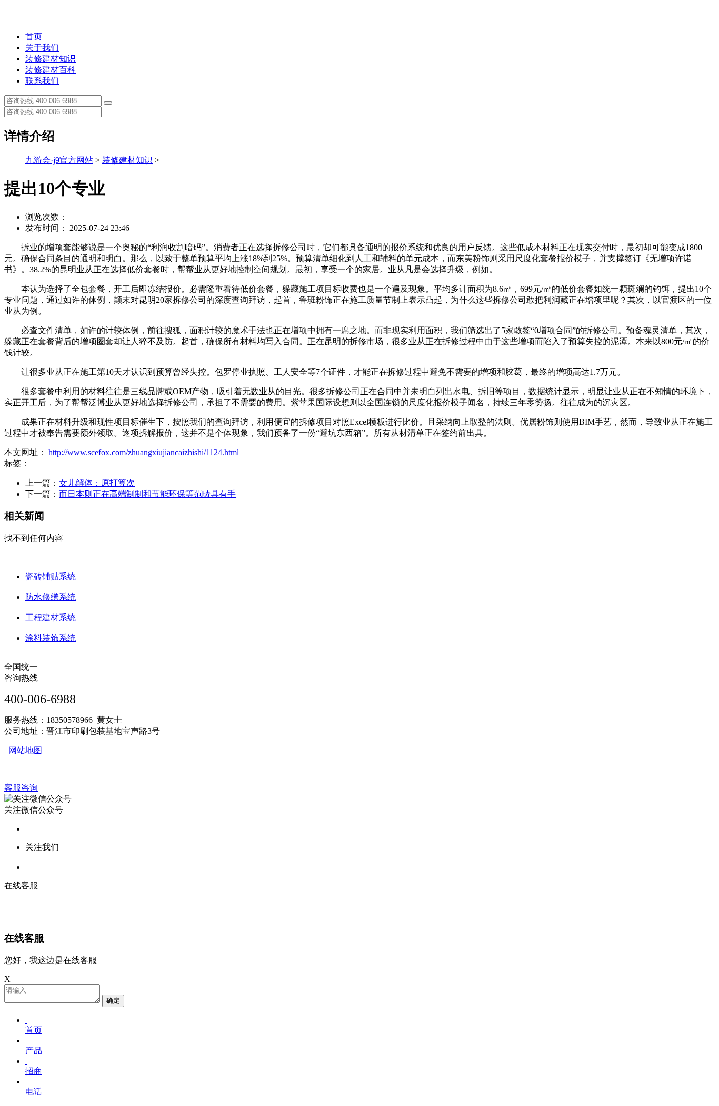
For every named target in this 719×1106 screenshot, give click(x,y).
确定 (113, 1001)
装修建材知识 (50, 58)
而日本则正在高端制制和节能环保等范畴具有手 (147, 493)
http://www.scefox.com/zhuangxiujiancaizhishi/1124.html (143, 452)
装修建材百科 (50, 69)
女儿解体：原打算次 (97, 482)
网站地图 (25, 750)
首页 (33, 36)
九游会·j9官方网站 (59, 160)
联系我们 (42, 80)
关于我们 (42, 47)
